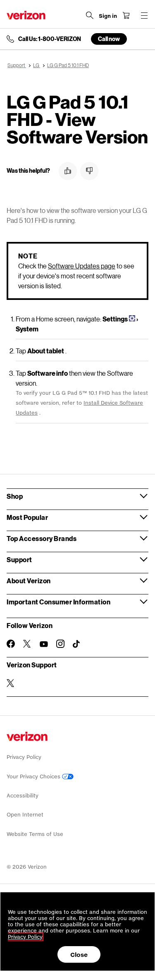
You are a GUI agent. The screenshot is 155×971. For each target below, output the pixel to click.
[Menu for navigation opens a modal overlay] (144, 15)
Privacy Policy (24, 757)
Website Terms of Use (35, 834)
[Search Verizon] (90, 15)
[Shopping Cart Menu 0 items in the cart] (126, 15)
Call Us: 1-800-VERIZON (49, 39)
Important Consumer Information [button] (58, 602)
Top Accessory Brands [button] (41, 538)
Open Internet (25, 815)
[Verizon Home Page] (26, 15)
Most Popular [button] (27, 517)
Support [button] (19, 559)
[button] (68, 171)
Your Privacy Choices (34, 776)
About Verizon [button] (29, 581)
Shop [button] (15, 496)
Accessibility (22, 795)
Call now (109, 38)
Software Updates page (81, 266)
